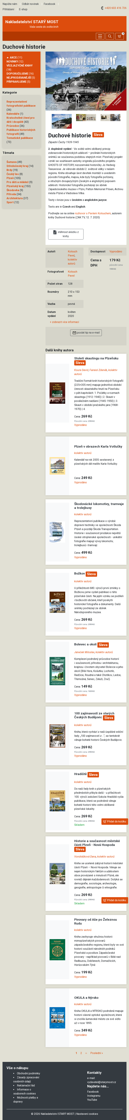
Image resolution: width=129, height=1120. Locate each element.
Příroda (11, 194)
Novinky (12, 61)
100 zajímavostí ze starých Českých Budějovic (94, 715)
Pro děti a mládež (18, 182)
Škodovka (13, 190)
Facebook (49, 4)
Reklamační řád (26, 1085)
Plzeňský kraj (15, 186)
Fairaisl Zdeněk (98, 370)
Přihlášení (8, 9)
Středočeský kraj (17, 166)
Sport (10, 202)
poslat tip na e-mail (88, 332)
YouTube (92, 1099)
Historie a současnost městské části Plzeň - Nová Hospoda (97, 843)
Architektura (15, 198)
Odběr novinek (30, 4)
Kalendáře (13, 113)
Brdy (9, 170)
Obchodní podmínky (28, 1073)
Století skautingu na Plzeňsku (96, 358)
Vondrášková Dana (85, 856)
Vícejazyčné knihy (20, 65)
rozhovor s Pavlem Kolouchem (93, 213)
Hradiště (81, 774)
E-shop (23, 9)
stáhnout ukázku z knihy (68, 234)
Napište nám (10, 4)
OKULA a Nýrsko (86, 998)
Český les (13, 174)
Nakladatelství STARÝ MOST (31, 21)
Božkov (80, 573)
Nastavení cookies (87, 1113)
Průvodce (13, 125)
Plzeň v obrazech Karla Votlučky (98, 446)
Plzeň (10, 178)
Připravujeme (16, 81)
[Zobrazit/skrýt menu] (100, 36)
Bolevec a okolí (85, 644)
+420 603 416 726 (115, 8)
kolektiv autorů (83, 453)
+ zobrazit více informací (64, 322)
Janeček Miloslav (84, 652)
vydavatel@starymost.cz (101, 1082)
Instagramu (93, 1095)
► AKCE (12, 57)
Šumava (12, 162)
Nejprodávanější (19, 77)
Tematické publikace (20, 138)
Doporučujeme (17, 73)
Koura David (81, 370)
